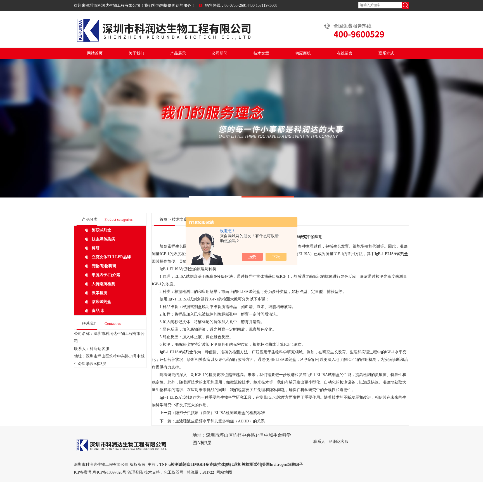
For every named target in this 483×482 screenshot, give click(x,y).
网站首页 (95, 53)
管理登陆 (135, 472)
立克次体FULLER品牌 (111, 257)
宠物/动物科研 (104, 266)
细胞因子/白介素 (106, 275)
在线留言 (344, 53)
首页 (163, 219)
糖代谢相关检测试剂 (243, 464)
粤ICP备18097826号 (109, 472)
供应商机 (303, 53)
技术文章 (261, 53)
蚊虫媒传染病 (103, 239)
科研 (96, 248)
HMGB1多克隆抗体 (208, 464)
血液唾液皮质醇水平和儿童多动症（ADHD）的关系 (220, 421)
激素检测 (99, 293)
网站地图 (224, 472)
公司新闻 (220, 53)
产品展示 (178, 53)
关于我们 (136, 53)
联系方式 (386, 53)
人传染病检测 (103, 284)
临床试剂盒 (101, 302)
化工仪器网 (173, 472)
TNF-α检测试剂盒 (174, 464)
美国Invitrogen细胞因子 (282, 464)
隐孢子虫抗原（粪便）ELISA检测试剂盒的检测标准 (220, 413)
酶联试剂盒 (101, 230)
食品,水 (98, 311)
